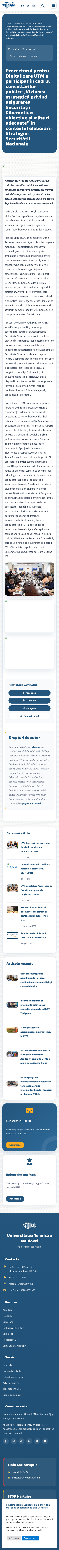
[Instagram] (14, 1441)
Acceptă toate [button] (30, 1538)
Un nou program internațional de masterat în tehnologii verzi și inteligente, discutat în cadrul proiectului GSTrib (36, 1085)
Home (8, 23)
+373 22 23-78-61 (17, 1277)
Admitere (7, 1309)
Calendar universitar (13, 1376)
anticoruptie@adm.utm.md (25, 1477)
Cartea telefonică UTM (14, 1345)
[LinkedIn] (29, 1441)
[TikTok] (21, 1441)
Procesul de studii (12, 1370)
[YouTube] (45, 1441)
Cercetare (8, 1321)
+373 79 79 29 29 (19, 1471)
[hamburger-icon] (53, 5)
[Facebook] (6, 1441)
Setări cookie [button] (14, 1538)
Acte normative (11, 1382)
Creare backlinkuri (12, 1394)
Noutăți (18, 23)
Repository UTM (11, 1339)
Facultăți (7, 1315)
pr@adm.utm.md (31, 803)
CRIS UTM (8, 1333)
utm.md (36, 747)
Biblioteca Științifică (13, 1327)
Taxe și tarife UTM (12, 1388)
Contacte (7, 1364)
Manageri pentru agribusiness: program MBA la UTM (35, 1031)
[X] (37, 1441)
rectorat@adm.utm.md (21, 1283)
